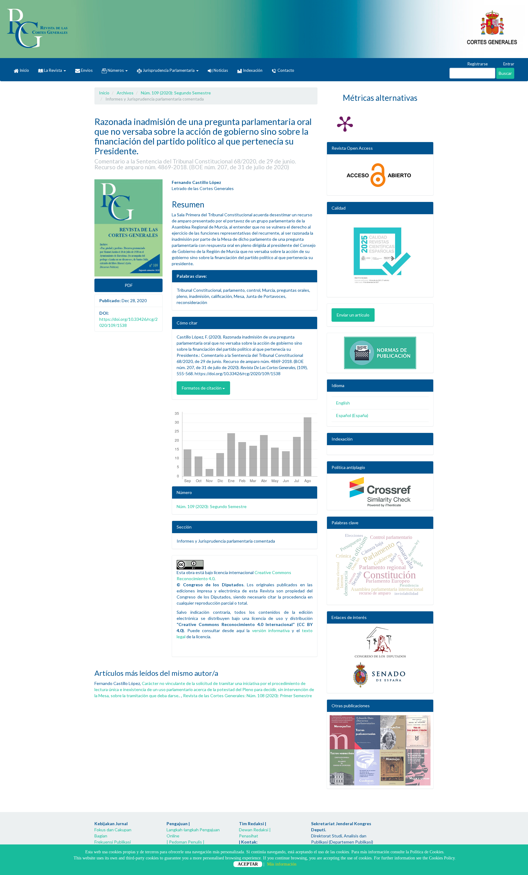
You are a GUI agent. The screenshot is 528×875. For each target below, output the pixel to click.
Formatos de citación (202, 387)
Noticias (220, 70)
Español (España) (352, 415)
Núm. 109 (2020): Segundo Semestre (176, 92)
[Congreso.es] (380, 642)
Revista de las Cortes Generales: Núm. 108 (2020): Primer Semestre (247, 695)
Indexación (252, 70)
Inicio (24, 70)
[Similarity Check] (380, 492)
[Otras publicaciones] (380, 750)
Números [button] (116, 70)
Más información (281, 864)
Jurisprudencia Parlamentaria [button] (169, 70)
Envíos (86, 70)
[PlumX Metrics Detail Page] (345, 123)
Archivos (125, 92)
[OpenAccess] (380, 175)
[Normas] (380, 351)
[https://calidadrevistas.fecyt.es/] (380, 257)
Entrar (508, 63)
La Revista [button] (53, 70)
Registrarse (477, 63)
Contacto (285, 70)
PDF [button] (129, 285)
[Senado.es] (380, 675)
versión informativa (271, 630)
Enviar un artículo (353, 314)
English (343, 402)
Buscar (505, 73)
